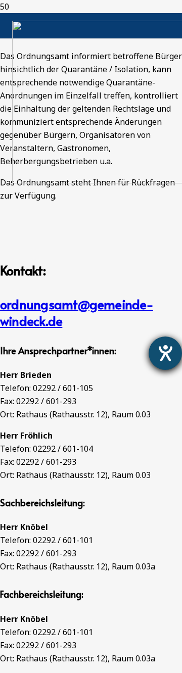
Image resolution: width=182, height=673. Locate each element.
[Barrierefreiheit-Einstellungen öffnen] (165, 353)
